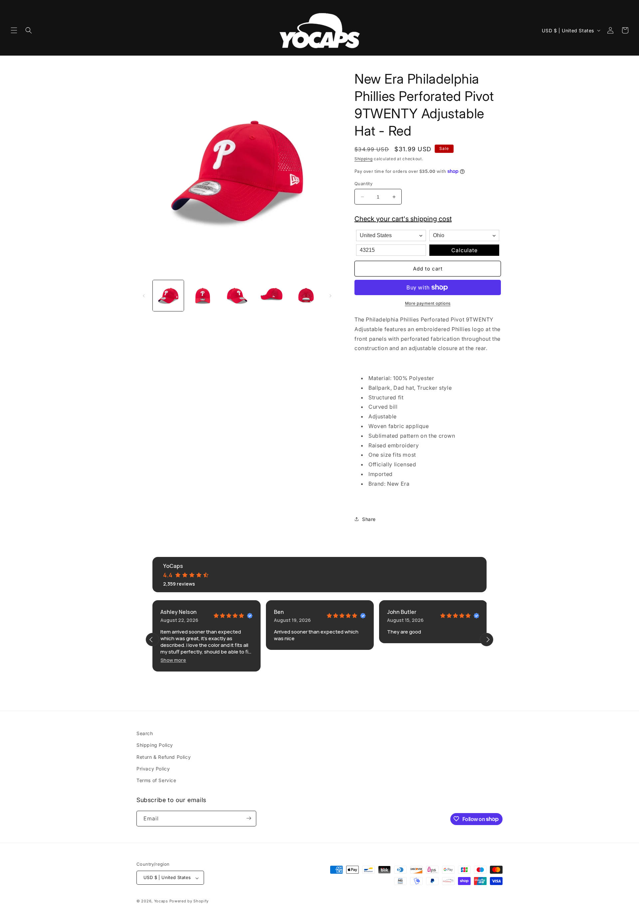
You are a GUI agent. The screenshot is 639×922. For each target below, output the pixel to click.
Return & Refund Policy (163, 756)
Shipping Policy (154, 745)
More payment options (428, 303)
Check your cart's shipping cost (403, 219)
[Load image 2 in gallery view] (202, 295)
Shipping (363, 158)
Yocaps (161, 901)
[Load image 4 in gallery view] (271, 295)
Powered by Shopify (189, 901)
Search (144, 733)
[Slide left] (143, 295)
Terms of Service (156, 780)
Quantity (363, 183)
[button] (14, 30)
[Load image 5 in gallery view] (306, 295)
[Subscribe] (248, 818)
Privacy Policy (153, 768)
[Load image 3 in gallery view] (237, 295)
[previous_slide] (152, 639)
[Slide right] (330, 295)
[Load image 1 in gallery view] (168, 295)
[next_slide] (486, 639)
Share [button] (369, 519)
